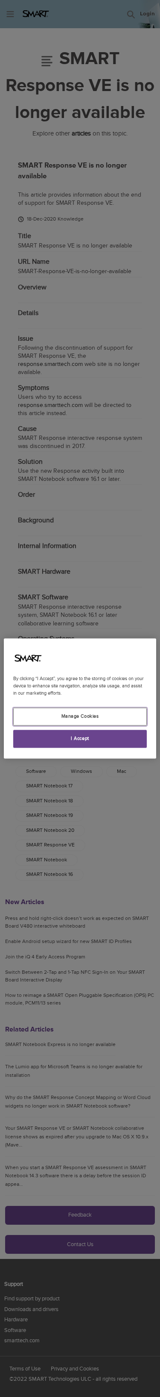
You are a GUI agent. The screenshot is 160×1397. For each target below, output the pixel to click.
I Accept (80, 739)
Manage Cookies (80, 716)
